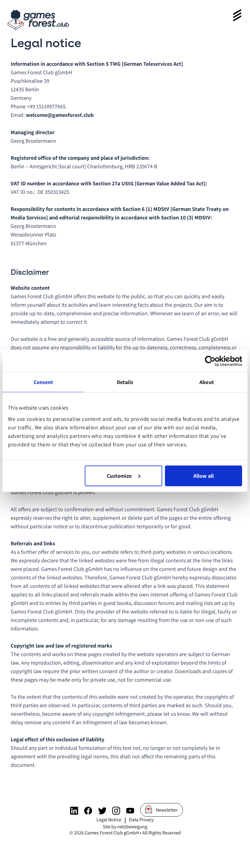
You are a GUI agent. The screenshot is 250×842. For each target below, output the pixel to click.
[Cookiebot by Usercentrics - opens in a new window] (215, 360)
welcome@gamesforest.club (60, 114)
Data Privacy (141, 819)
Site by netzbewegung (125, 826)
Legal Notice (108, 819)
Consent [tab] (43, 381)
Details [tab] (125, 381)
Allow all (203, 475)
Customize (119, 475)
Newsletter (166, 810)
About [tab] (206, 381)
